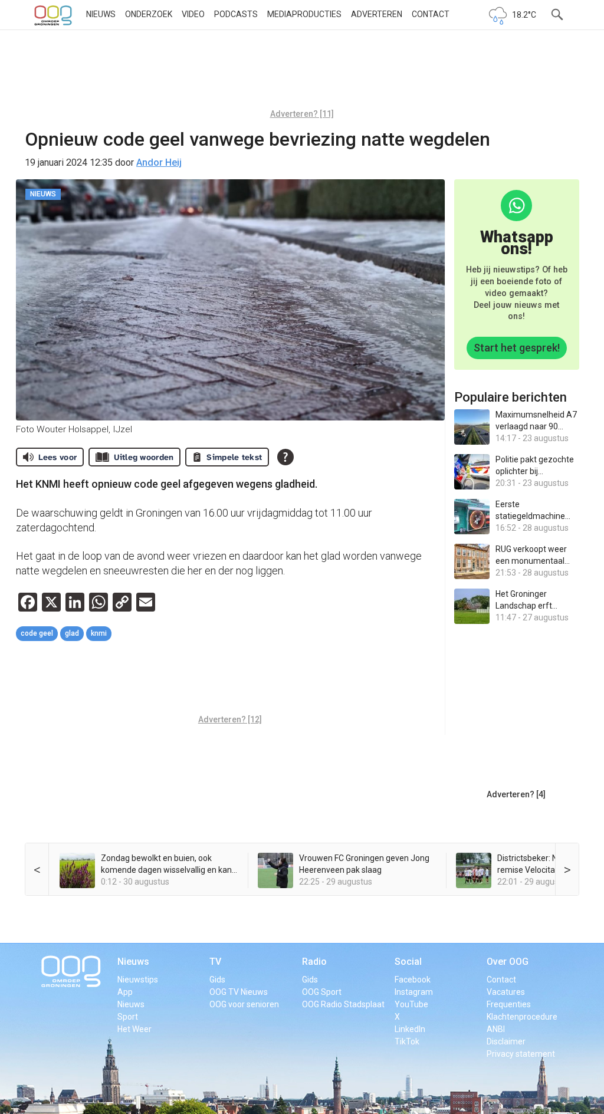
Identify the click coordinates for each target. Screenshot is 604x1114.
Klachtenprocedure (522, 1016)
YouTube (411, 1004)
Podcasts (236, 14)
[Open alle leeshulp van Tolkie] (285, 457)
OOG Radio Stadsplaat (343, 1004)
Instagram (414, 992)
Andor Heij (159, 162)
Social (408, 961)
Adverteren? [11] (302, 114)
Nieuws (101, 14)
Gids (217, 979)
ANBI (496, 1029)
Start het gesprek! (517, 347)
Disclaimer (506, 1041)
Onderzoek (148, 14)
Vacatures (506, 992)
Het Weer (134, 1029)
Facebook (413, 979)
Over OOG (507, 961)
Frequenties (509, 1004)
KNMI (99, 633)
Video (193, 14)
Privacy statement (521, 1054)
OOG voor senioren (244, 1004)
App (125, 992)
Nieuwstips (137, 979)
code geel (37, 633)
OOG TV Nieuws (238, 992)
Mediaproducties (304, 14)
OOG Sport (322, 992)
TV (215, 961)
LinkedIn (410, 1029)
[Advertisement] (302, 73)
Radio (314, 961)
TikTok (407, 1041)
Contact (430, 14)
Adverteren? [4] (516, 794)
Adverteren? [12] (230, 719)
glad (72, 633)
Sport (127, 1016)
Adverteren (376, 14)
